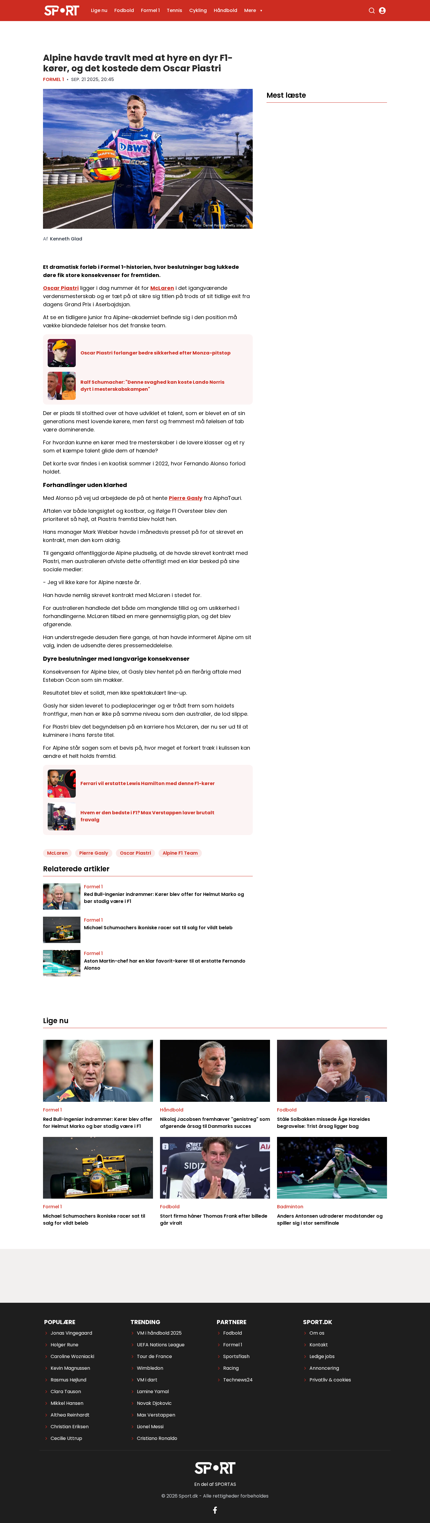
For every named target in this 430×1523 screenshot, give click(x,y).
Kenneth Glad (66, 239)
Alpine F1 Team (180, 853)
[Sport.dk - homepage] (61, 11)
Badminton (290, 1206)
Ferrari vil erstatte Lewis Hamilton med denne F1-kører (147, 783)
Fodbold (124, 10)
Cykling (198, 10)
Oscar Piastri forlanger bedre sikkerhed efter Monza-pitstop (155, 353)
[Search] (371, 10)
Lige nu (99, 10)
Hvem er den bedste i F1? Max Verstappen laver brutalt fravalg (147, 816)
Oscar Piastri (61, 288)
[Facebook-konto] (215, 1510)
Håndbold (225, 10)
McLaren (162, 288)
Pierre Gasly (185, 498)
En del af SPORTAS (215, 1484)
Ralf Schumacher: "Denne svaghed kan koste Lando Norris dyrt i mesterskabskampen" (152, 386)
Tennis (174, 10)
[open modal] (382, 10)
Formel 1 (150, 10)
